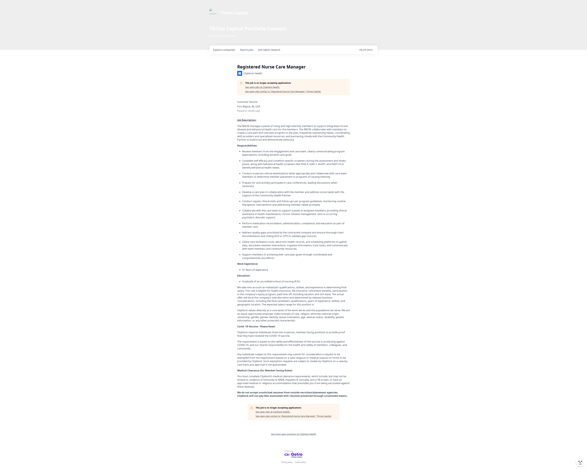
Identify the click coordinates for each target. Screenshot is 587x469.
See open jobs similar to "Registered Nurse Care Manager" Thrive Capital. (283, 91)
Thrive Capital (234, 13)
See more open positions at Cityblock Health (293, 434)
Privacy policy (286, 462)
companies (224, 49)
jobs (246, 49)
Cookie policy (300, 462)
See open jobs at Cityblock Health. (262, 87)
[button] (580, 462)
